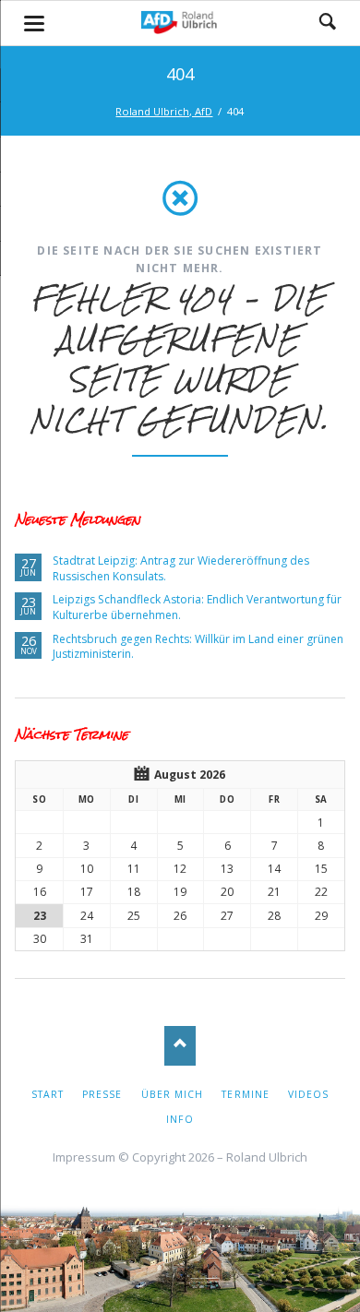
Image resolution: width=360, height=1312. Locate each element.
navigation (34, 24)
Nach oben (180, 1046)
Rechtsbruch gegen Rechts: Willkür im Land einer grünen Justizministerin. (198, 647)
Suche (327, 23)
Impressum (84, 1157)
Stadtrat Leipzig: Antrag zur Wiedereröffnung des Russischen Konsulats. (181, 568)
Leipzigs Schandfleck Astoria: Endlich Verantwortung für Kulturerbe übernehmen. (197, 607)
